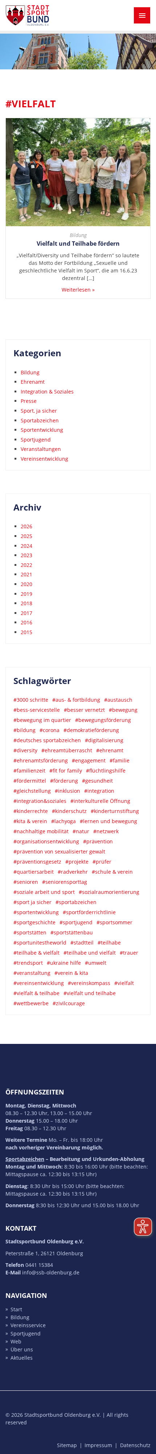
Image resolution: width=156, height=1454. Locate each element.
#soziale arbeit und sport (44, 892)
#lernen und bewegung (108, 821)
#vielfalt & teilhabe (36, 993)
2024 (26, 545)
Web (16, 1341)
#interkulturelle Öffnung (100, 800)
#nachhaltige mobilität (41, 831)
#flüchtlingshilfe (106, 770)
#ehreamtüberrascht (66, 750)
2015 (26, 632)
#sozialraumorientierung (109, 892)
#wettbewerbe (31, 1003)
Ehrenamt (33, 381)
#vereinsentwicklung (38, 983)
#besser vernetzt (84, 709)
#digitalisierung (104, 740)
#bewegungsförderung (103, 720)
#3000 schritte (30, 699)
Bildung (78, 235)
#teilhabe (109, 942)
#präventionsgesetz (37, 861)
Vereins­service (28, 1325)
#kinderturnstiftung (115, 811)
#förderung (64, 780)
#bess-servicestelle (36, 709)
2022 (26, 565)
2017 (26, 613)
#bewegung (123, 709)
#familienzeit (29, 770)
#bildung (24, 730)
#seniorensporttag (64, 881)
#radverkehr (73, 871)
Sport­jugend (26, 1333)
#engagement (89, 760)
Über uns (22, 1349)
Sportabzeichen (40, 420)
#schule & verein (112, 871)
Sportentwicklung (42, 429)
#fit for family (65, 770)
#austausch (118, 699)
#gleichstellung (32, 790)
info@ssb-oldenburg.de (50, 1272)
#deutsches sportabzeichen (47, 740)
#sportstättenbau (71, 932)
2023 (26, 555)
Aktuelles (22, 1357)
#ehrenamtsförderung (40, 760)
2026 (26, 526)
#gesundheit (97, 780)
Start (16, 1309)
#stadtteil (82, 942)
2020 (26, 584)
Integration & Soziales (47, 391)
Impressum (98, 1445)
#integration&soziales (39, 800)
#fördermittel (29, 780)
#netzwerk (106, 831)
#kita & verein (30, 821)
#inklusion (67, 790)
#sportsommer (114, 922)
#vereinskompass (89, 983)
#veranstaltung (31, 972)
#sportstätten (29, 932)
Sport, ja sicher (39, 410)
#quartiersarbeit (33, 871)
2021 (26, 574)
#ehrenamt (109, 750)
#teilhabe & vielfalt (36, 952)
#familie (120, 760)
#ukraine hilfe (64, 962)
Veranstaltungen (41, 449)
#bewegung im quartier (42, 720)
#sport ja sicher (32, 902)
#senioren (25, 881)
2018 (26, 603)
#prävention (98, 841)
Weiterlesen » (78, 289)
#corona (49, 730)
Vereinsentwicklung (44, 458)
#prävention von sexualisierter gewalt (59, 851)
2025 (26, 536)
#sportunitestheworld (39, 942)
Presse (29, 400)
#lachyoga (63, 821)
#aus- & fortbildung (76, 699)
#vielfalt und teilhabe (89, 993)
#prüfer (102, 861)
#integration (99, 790)
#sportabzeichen (76, 902)
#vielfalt (124, 983)
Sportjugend (36, 439)
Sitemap (67, 1445)
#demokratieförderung (91, 730)
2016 (26, 622)
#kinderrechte (30, 811)
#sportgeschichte (34, 922)
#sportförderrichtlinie (89, 912)
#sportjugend (76, 922)
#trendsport (28, 962)
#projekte (77, 861)
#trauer (129, 952)
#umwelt (95, 962)
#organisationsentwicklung (46, 841)
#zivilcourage (69, 1003)
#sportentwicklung (36, 912)
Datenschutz (135, 1445)
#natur (81, 831)
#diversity (25, 750)
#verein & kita (71, 972)
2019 (26, 593)
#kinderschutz (69, 811)
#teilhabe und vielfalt (89, 952)
